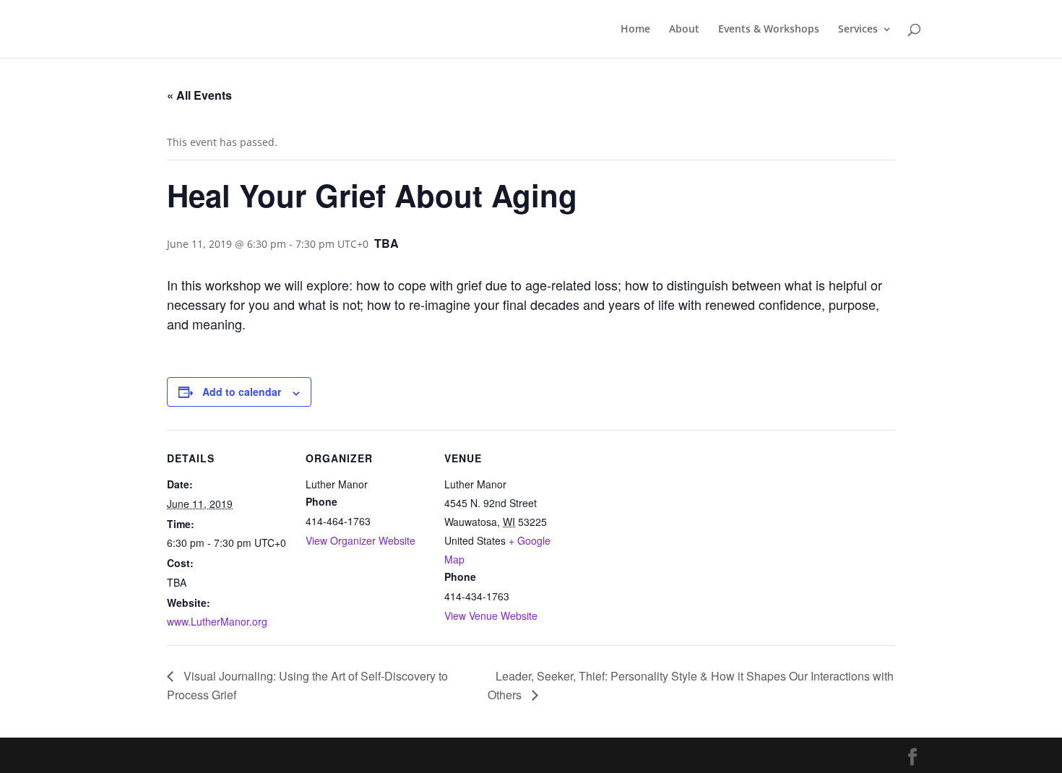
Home (635, 29)
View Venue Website (491, 615)
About (684, 29)
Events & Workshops (768, 29)
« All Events (199, 95)
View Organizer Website (360, 540)
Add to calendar (241, 391)
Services (858, 29)
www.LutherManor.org (217, 621)
